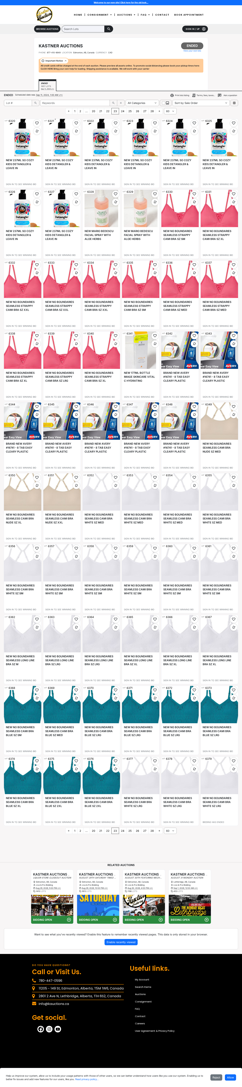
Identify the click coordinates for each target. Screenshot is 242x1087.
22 (107, 111)
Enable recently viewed (121, 942)
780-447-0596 (50, 980)
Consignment (98, 14)
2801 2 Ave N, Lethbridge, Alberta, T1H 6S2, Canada (80, 996)
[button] (47, 28)
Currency (101, 52)
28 (152, 111)
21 (100, 111)
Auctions (124, 14)
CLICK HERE (47, 69)
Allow (230, 1077)
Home (78, 14)
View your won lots (192, 50)
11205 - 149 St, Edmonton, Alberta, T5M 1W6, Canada (81, 988)
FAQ (144, 14)
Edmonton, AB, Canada (83, 52)
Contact (162, 14)
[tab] (47, 86)
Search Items (143, 987)
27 (144, 111)
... (86, 111)
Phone (42, 52)
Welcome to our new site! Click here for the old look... (121, 2)
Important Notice (54, 61)
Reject (216, 1077)
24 (122, 111)
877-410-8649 (50, 52)
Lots (43, 891)
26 (137, 111)
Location (67, 52)
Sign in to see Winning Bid (21, 184)
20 (93, 111)
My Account (142, 979)
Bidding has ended (213, 822)
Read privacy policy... (87, 1079)
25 (130, 111)
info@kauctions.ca (54, 1003)
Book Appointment (189, 14)
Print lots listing (179, 95)
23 (115, 111)
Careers (140, 1023)
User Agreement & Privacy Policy (155, 1031)
